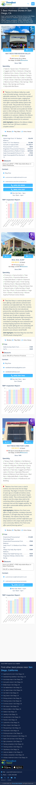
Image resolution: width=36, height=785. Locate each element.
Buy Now (8, 173)
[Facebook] (1, 778)
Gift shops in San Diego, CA (11, 706)
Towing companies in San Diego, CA (13, 744)
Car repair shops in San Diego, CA (12, 690)
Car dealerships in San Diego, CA (12, 687)
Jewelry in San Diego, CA (10, 714)
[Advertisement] (18, 644)
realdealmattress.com (12, 372)
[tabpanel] (18, 38)
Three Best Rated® (17, 783)
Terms (9, 780)
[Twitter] (5, 778)
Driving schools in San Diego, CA (12, 698)
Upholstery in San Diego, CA (11, 749)
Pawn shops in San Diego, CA (11, 725)
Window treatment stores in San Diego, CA (15, 757)
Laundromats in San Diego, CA (11, 717)
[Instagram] (8, 778)
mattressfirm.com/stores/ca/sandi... (16, 581)
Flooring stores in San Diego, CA (12, 701)
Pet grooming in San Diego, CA (12, 728)
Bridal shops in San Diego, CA (11, 685)
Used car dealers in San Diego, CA (12, 752)
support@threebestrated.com (14, 772)
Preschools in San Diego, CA (11, 730)
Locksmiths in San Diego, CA (11, 722)
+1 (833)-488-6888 (12, 774)
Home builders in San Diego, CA (12, 709)
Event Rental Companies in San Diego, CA (15, 736)
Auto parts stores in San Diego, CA (13, 682)
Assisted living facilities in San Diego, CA (14, 676)
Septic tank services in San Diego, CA (13, 738)
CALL (7, 50)
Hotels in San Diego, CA (10, 712)
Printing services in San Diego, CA (12, 733)
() (22, 55)
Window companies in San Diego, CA (13, 755)
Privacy (3, 780)
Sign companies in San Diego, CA (12, 741)
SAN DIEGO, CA (12, 8)
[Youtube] (11, 778)
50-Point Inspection (11, 19)
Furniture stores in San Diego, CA (12, 703)
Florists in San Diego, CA (10, 720)
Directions (25, 60)
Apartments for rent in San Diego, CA (13, 674)
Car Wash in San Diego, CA (10, 693)
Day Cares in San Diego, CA (11, 695)
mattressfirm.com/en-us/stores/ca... (16, 181)
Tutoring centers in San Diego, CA (12, 747)
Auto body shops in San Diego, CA (12, 679)
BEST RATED (4, 8)
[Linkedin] (15, 778)
